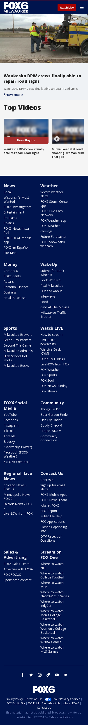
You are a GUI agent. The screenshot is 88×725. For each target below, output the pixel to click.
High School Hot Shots (15, 358)
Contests (46, 480)
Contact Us (51, 473)
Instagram (11, 425)
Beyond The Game (17, 345)
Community (52, 402)
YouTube (10, 414)
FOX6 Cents (12, 276)
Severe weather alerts (51, 194)
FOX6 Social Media (15, 405)
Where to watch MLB (52, 584)
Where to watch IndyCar (52, 603)
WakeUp (48, 264)
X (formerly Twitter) (18, 447)
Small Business (14, 298)
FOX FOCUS (12, 574)
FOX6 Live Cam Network (51, 213)
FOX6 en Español (16, 247)
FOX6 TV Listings (52, 359)
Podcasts (10, 218)
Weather (49, 185)
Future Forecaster (53, 236)
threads (48, 674)
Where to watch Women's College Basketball (53, 628)
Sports (10, 328)
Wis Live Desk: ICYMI (50, 351)
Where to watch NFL (52, 566)
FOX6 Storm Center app (54, 203)
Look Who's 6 (50, 280)
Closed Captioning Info (53, 529)
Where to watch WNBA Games (52, 640)
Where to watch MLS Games (52, 649)
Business (10, 292)
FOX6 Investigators (17, 207)
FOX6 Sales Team (17, 564)
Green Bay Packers (17, 340)
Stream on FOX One (51, 554)
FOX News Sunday (53, 386)
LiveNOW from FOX (54, 364)
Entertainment (14, 212)
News (9, 185)
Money (10, 264)
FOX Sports (48, 375)
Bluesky (9, 441)
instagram (39, 674)
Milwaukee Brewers (18, 334)
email (65, 674)
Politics (9, 223)
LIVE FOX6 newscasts (48, 342)
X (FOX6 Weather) (17, 462)
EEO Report (48, 511)
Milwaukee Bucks (16, 365)
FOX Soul (47, 380)
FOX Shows (48, 391)
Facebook (11, 420)
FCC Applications (52, 521)
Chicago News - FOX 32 (15, 487)
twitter (31, 674)
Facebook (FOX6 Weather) (16, 454)
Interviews (47, 296)
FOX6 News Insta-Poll (17, 230)
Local (8, 192)
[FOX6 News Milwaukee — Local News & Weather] (17, 7)
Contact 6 (11, 271)
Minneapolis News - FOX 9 (18, 496)
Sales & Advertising (15, 554)
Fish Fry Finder (51, 420)
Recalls (9, 281)
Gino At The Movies (54, 307)
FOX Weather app (53, 220)
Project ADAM (50, 431)
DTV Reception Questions (51, 538)
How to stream (51, 334)
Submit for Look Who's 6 (52, 273)
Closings (46, 231)
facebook (22, 674)
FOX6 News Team (53, 500)
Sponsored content (18, 580)
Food (44, 302)
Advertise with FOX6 (18, 569)
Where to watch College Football (52, 575)
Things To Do (50, 409)
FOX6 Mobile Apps (53, 494)
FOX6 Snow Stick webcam (52, 244)
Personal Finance (16, 287)
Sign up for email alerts (52, 487)
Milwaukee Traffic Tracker (53, 314)
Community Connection (48, 438)
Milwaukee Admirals (18, 351)
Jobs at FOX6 (49, 505)
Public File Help (51, 516)
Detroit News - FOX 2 (18, 506)
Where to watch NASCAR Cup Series (54, 594)
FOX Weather (50, 226)
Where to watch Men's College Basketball (52, 615)
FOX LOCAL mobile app (18, 240)
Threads (10, 436)
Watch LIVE (51, 328)
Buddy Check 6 (51, 425)
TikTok (9, 431)
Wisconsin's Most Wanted (16, 199)
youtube (56, 674)
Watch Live (67, 7)
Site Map (10, 253)
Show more (13, 94)
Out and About (51, 291)
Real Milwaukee (51, 285)
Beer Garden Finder (54, 414)
